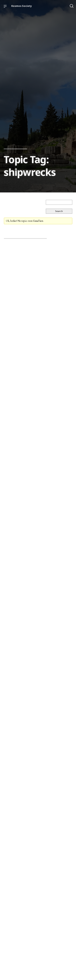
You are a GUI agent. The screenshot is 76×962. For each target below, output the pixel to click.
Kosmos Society (21, 6)
